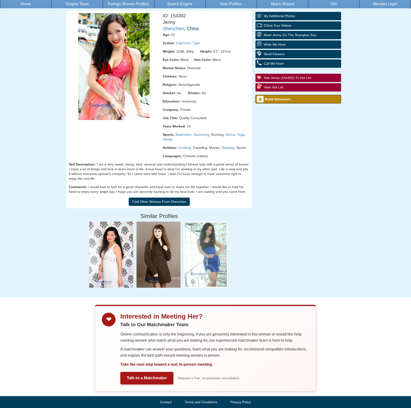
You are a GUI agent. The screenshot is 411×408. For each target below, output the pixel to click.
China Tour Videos (277, 25)
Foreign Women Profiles (128, 4)
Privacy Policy (240, 402)
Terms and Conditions (201, 402)
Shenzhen (173, 28)
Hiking (167, 139)
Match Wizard (282, 4)
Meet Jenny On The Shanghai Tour (290, 35)
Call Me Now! (274, 63)
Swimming (201, 134)
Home (26, 4)
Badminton (184, 134)
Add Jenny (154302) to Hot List (287, 78)
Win (334, 4)
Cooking (184, 148)
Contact (166, 402)
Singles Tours (77, 4)
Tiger (196, 43)
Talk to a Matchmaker (147, 378)
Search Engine (179, 4)
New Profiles (231, 4)
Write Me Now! (275, 44)
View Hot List (273, 87)
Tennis (230, 134)
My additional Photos (279, 16)
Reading (228, 148)
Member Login (385, 4)
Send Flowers (274, 54)
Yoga (241, 134)
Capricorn (183, 43)
